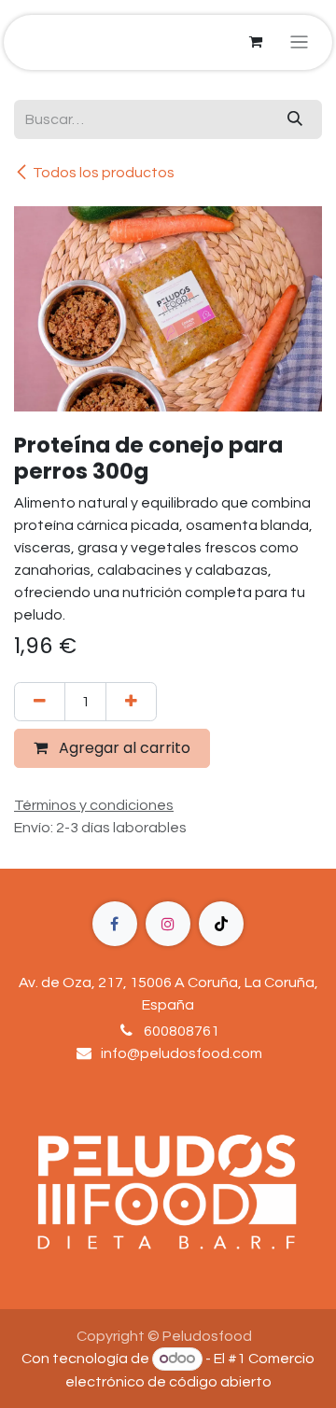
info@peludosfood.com (181, 1053)
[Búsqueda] (295, 119)
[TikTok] (221, 923)
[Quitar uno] (39, 701)
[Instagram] (168, 923)
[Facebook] (114, 923)
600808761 (181, 1031)
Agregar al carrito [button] (122, 748)
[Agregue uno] (131, 701)
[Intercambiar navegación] (299, 42)
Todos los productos (104, 172)
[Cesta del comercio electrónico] (255, 42)
